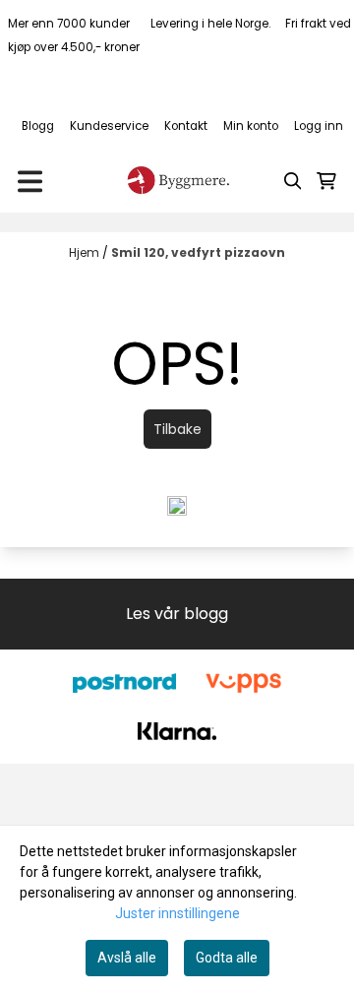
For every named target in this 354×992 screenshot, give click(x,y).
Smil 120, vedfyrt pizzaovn (198, 252)
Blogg (38, 126)
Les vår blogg (177, 613)
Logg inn (318, 126)
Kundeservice (109, 126)
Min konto (250, 126)
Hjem (85, 252)
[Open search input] (293, 181)
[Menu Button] (30, 181)
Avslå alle (126, 957)
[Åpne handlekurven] (326, 181)
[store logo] (177, 181)
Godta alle (227, 957)
